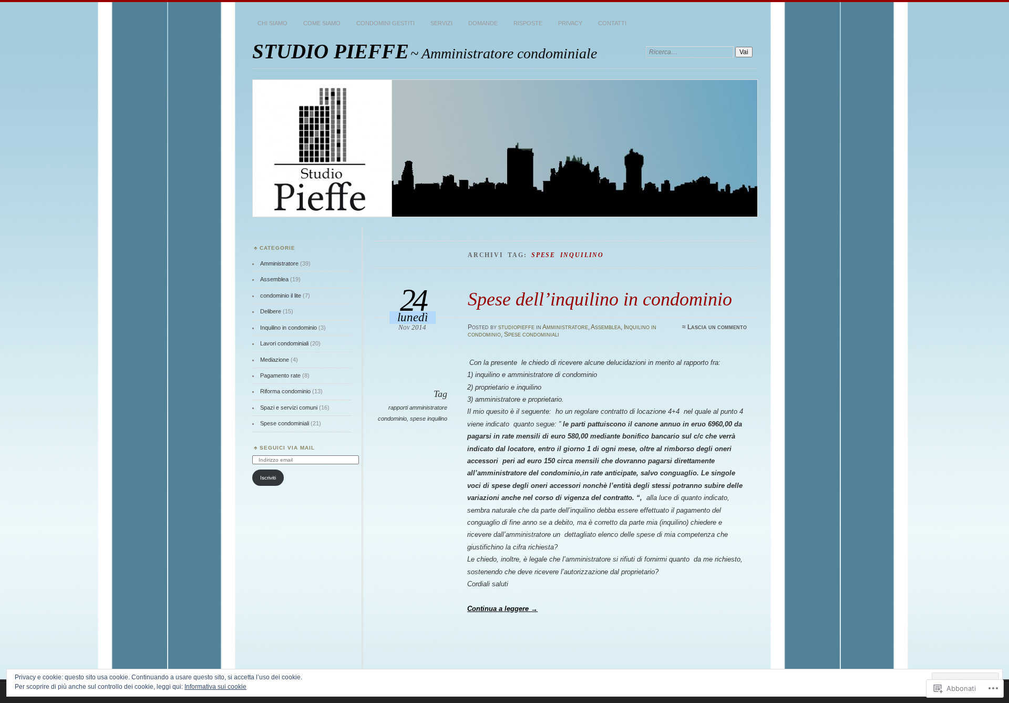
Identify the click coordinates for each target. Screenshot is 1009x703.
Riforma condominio (285, 391)
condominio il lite (280, 295)
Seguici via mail (287, 448)
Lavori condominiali (284, 343)
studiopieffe (516, 327)
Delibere (270, 311)
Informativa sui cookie (215, 686)
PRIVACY (570, 23)
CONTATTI (612, 23)
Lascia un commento (717, 327)
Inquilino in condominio (288, 327)
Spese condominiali (531, 334)
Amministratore (565, 327)
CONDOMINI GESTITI (385, 23)
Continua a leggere (502, 609)
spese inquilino (428, 418)
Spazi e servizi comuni (288, 407)
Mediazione (274, 359)
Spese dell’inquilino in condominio (600, 299)
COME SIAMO (322, 23)
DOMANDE (483, 23)
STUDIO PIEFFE (330, 51)
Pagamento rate (280, 375)
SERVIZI (441, 23)
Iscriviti (268, 478)
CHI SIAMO (272, 23)
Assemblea (606, 327)
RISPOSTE (527, 23)
